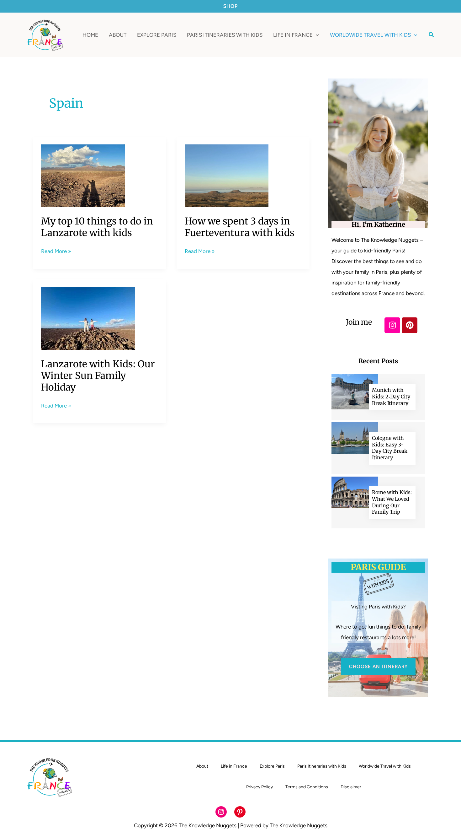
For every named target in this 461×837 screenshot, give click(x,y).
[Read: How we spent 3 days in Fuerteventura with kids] (226, 175)
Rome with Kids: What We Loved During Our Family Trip (392, 502)
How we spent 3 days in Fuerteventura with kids (239, 227)
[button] (316, 35)
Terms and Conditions (306, 787)
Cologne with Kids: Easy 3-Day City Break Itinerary (389, 448)
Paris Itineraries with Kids (321, 766)
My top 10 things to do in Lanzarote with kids (97, 227)
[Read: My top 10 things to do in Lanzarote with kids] (83, 175)
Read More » (56, 250)
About (202, 766)
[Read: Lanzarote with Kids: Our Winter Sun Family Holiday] (88, 318)
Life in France (234, 766)
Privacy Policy (259, 787)
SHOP (230, 6)
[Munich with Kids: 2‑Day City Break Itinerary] (354, 391)
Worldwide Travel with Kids (385, 766)
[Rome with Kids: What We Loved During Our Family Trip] (354, 492)
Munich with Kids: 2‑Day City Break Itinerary (391, 396)
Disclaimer (351, 787)
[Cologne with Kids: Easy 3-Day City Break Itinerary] (354, 437)
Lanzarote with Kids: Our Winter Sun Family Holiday (98, 375)
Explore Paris (272, 766)
